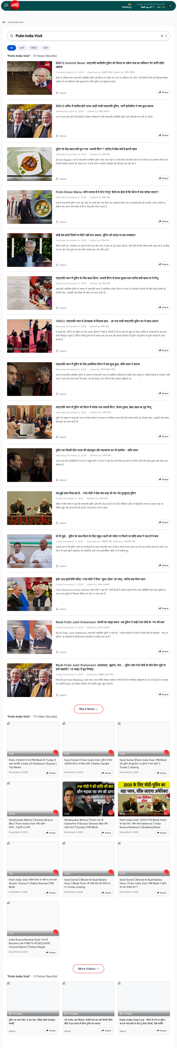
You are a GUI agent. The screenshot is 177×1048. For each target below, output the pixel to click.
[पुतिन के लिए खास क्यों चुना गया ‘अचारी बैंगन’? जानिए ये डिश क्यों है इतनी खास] (29, 164)
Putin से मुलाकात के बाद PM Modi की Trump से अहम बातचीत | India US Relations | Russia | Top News (33, 763)
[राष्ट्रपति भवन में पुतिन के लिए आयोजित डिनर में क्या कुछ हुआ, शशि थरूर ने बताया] (29, 379)
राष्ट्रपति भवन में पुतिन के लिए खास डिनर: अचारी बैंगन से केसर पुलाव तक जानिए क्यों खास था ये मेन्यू (107, 278)
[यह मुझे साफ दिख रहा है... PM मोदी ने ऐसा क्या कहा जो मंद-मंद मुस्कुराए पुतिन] (29, 508)
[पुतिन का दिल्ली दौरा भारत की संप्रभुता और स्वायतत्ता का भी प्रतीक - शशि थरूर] (29, 465)
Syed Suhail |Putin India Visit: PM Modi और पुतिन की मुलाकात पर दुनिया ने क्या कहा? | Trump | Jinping (143, 763)
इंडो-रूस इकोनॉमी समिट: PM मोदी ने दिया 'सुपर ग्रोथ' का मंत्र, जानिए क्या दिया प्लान (100, 579)
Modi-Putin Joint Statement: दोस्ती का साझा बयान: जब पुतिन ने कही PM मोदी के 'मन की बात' (110, 622)
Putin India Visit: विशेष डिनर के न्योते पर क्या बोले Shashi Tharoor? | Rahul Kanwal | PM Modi (33, 883)
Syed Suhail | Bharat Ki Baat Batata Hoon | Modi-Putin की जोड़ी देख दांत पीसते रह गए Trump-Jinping (87, 883)
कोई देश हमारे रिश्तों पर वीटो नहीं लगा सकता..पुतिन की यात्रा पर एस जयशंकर (95, 235)
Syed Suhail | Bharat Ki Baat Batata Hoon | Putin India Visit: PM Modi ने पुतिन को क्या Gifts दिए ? (143, 883)
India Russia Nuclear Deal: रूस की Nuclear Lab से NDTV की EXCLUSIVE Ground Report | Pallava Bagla (29, 943)
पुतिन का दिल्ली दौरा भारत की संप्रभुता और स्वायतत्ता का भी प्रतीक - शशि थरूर (97, 450)
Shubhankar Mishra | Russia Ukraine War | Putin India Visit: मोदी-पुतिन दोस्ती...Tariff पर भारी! (31, 823)
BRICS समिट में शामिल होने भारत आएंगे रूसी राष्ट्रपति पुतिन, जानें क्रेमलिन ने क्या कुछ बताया (104, 106)
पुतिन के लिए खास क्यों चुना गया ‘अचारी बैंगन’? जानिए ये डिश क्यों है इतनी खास (96, 149)
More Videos (87, 968)
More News (87, 709)
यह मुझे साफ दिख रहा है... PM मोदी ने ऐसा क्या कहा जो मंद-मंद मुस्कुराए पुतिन (96, 493)
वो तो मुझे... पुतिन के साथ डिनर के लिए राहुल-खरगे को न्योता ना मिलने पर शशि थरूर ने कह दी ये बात (107, 536)
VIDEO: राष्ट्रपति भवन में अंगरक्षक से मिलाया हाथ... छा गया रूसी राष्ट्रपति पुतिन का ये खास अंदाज (107, 321)
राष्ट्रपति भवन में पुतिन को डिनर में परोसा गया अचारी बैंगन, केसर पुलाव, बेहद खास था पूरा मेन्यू (103, 407)
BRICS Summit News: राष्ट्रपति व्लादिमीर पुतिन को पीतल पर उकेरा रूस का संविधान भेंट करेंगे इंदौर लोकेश (110, 65)
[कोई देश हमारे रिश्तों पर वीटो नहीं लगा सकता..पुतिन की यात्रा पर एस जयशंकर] (29, 250)
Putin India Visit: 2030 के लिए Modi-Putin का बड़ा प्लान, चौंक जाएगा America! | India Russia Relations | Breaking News (143, 823)
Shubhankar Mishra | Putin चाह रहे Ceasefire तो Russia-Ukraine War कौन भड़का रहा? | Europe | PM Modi (86, 823)
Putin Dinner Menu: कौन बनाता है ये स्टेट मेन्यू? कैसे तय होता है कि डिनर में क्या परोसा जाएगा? (107, 192)
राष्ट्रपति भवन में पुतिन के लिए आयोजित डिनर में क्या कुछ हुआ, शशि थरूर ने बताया (98, 364)
